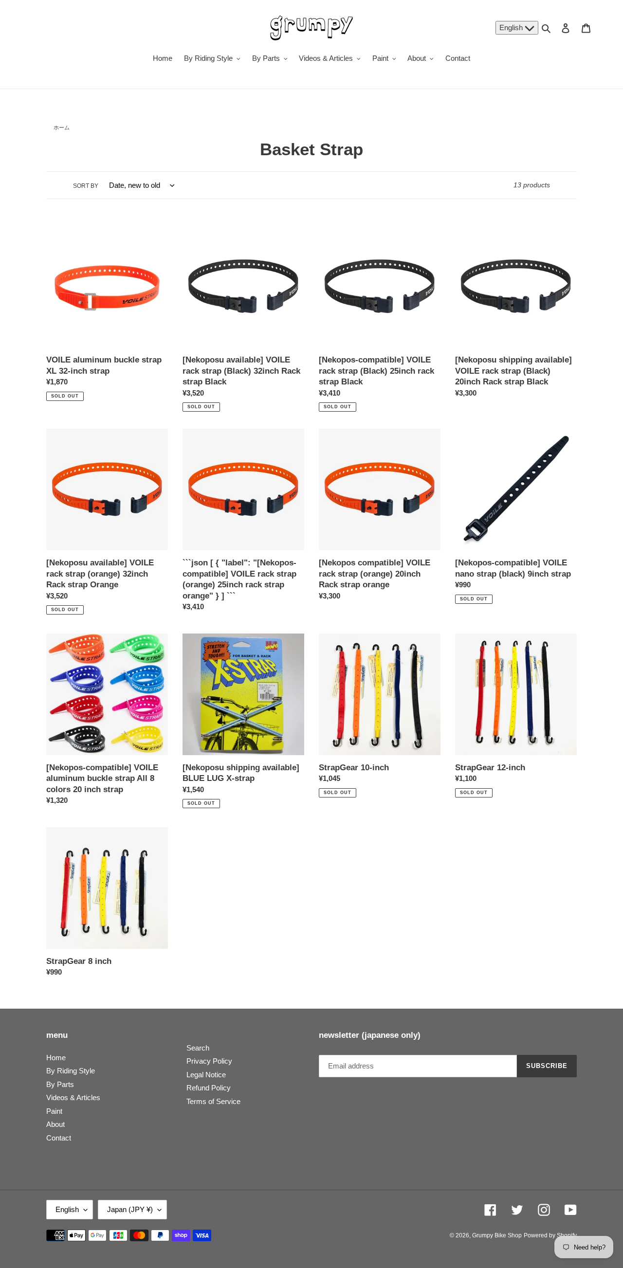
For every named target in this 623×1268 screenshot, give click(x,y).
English (512, 27)
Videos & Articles (73, 1097)
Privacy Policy (209, 1061)
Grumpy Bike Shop (497, 1235)
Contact (58, 1138)
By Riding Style (70, 1071)
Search (197, 1048)
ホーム (62, 127)
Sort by (85, 185)
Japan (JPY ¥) (130, 1209)
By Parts (60, 1084)
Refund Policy (208, 1088)
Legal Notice (206, 1074)
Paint (54, 1111)
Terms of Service (213, 1101)
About (55, 1124)
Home (56, 1057)
